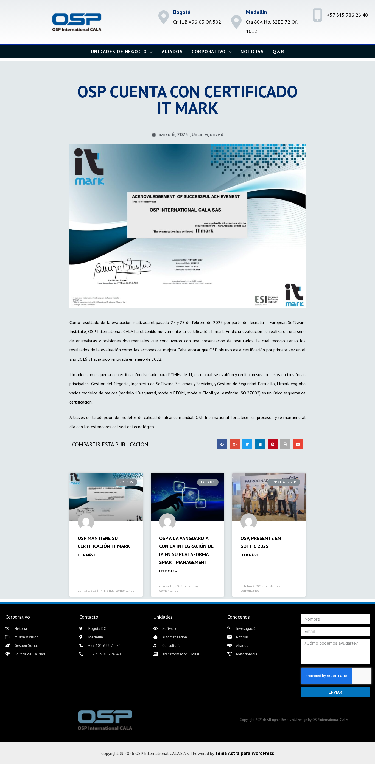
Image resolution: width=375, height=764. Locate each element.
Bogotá (182, 12)
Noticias (252, 52)
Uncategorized (207, 134)
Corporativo (209, 52)
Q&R (278, 52)
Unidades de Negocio (119, 52)
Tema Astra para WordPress (244, 753)
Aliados (172, 52)
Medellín (256, 12)
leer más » (86, 555)
